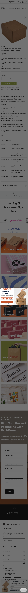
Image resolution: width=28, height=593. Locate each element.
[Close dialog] (0, 288)
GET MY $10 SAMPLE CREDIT (7, 302)
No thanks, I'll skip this (7, 303)
